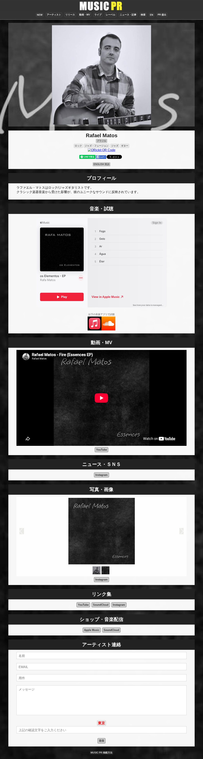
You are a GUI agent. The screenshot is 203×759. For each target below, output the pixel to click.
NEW (39, 15)
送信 (101, 740)
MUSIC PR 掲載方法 (101, 752)
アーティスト (54, 14)
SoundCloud (100, 604)
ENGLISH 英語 (101, 164)
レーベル (110, 14)
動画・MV (84, 14)
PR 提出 (162, 14)
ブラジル (101, 140)
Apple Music (91, 630)
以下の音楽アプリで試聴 (101, 314)
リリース (70, 14)
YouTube (101, 449)
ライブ (98, 14)
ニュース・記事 (128, 14)
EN (151, 15)
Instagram (101, 474)
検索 (143, 14)
